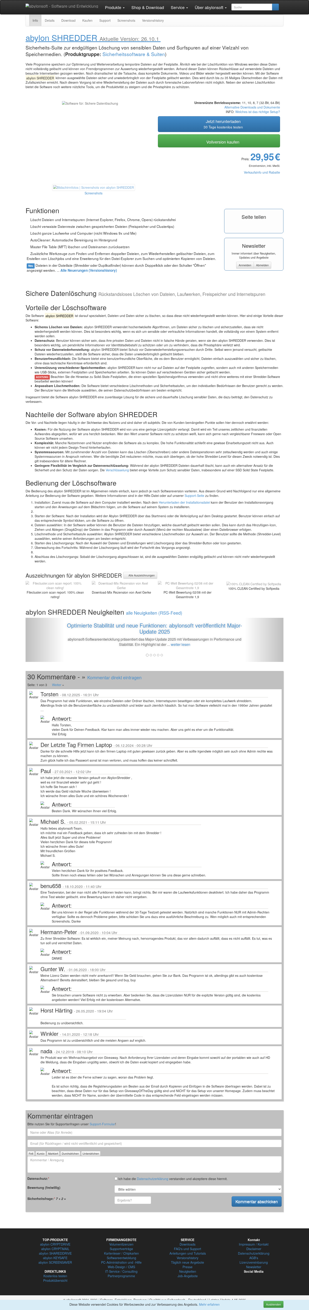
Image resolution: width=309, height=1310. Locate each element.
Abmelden (262, 265)
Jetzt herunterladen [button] (223, 123)
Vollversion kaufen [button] (222, 142)
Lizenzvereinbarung (254, 1262)
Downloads (187, 1244)
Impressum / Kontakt (254, 1244)
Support (105, 20)
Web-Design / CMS (121, 1267)
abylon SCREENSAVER (55, 1262)
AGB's (253, 1258)
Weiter (56, 684)
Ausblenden (273, 1304)
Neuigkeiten (187, 1271)
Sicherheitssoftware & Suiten (133, 54)
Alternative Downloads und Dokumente (252, 107)
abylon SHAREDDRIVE (55, 1253)
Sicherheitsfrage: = (46, 1198)
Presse (188, 1267)
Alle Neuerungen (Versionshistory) (88, 270)
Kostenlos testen (55, 1276)
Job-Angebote (188, 1276)
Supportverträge (121, 1248)
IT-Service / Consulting (121, 1271)
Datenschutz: (38, 1178)
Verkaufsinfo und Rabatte (262, 172)
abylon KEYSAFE (55, 1258)
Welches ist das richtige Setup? (257, 111)
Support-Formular (102, 1124)
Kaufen (87, 20)
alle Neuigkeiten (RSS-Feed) (154, 613)
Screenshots (126, 20)
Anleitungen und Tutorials (187, 1253)
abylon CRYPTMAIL (55, 1248)
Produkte (113, 7)
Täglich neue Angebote (187, 1262)
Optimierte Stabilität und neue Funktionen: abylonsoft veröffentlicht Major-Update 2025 (154, 628)
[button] (45, 640)
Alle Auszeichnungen (141, 575)
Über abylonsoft (209, 7)
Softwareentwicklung (121, 1258)
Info (35, 20)
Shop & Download (147, 7)
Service (178, 7)
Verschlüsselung (117, 470)
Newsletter (253, 1267)
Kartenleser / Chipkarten (121, 1253)
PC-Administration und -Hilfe (121, 1262)
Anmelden (245, 265)
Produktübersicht (55, 1280)
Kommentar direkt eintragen (114, 677)
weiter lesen (180, 644)
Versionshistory (153, 20)
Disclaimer (253, 1248)
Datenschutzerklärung (152, 1178)
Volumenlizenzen (121, 1244)
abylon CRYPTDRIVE (55, 1244)
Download (68, 20)
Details (50, 20)
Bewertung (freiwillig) (43, 1187)
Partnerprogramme (121, 1276)
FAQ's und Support (187, 1248)
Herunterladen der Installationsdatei (184, 502)
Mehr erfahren (209, 1304)
